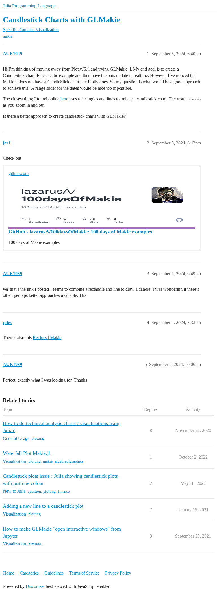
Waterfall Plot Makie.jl (26, 453)
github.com (18, 173)
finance (64, 491)
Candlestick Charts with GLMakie (61, 19)
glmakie (34, 544)
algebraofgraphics (69, 461)
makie (7, 36)
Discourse (35, 586)
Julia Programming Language (29, 5)
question (34, 491)
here (64, 99)
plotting (38, 438)
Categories (29, 573)
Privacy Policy (118, 573)
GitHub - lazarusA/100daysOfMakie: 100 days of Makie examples (80, 231)
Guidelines (54, 573)
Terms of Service (84, 573)
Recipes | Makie (47, 337)
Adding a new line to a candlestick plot (43, 506)
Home (8, 573)
